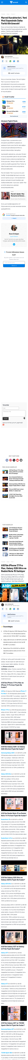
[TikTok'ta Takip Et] (21, 460)
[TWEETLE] (7, 62)
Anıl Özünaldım (9, 604)
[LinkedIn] (14, 244)
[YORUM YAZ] (14, 62)
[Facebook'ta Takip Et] (7, 460)
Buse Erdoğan (9, 56)
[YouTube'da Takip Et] (17, 460)
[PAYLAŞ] (3, 62)
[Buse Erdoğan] (14, 226)
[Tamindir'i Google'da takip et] (14, 216)
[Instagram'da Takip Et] (10, 460)
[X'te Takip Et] (14, 460)
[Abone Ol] (17, 61)
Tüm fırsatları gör (14, 116)
